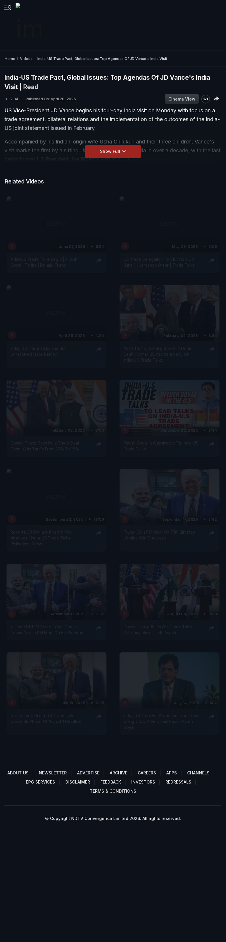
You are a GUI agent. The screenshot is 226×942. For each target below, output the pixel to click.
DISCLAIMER (77, 781)
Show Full (110, 151)
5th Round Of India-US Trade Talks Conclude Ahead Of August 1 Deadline (46, 718)
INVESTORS (143, 781)
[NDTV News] (29, 25)
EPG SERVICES (40, 781)
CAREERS (147, 772)
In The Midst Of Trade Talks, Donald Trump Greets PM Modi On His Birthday (47, 629)
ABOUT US (18, 772)
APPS (171, 772)
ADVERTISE (88, 772)
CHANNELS (198, 772)
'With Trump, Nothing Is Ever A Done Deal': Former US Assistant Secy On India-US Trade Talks (157, 354)
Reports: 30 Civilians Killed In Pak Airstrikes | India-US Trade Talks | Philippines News (42, 538)
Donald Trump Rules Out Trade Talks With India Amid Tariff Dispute (157, 629)
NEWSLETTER (53, 772)
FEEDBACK (110, 781)
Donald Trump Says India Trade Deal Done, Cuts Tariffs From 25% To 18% (45, 446)
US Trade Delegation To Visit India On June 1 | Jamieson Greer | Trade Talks (159, 262)
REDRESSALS (178, 781)
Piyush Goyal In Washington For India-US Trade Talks (160, 446)
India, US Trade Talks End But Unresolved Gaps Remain (38, 351)
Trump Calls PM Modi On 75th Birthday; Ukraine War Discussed (159, 535)
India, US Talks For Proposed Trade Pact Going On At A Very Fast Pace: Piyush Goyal (161, 721)
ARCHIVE (118, 772)
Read (30, 87)
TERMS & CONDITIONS (113, 791)
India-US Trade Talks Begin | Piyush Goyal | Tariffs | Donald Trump (44, 262)
